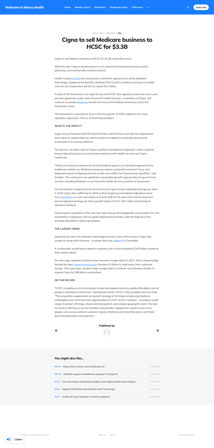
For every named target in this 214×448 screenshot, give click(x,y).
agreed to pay (89, 264)
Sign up (102, 435)
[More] (148, 7)
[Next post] (157, 330)
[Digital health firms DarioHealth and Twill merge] (107, 389)
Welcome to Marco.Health (24, 7)
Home (67, 7)
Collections (137, 7)
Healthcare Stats (119, 7)
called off (118, 240)
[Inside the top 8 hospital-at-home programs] (107, 396)
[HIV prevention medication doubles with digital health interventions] (107, 381)
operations (67, 197)
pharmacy (82, 102)
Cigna (77, 78)
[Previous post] (56, 330)
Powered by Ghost (186, 435)
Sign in (112, 435)
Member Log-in (82, 7)
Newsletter (100, 7)
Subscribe (201, 7)
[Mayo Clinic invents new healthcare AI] (107, 366)
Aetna (77, 264)
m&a (120, 33)
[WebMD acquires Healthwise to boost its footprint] (107, 374)
